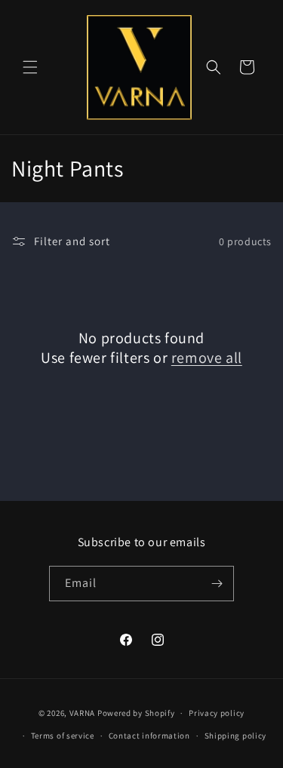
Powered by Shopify (136, 713)
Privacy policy (217, 713)
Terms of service (62, 735)
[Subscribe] (216, 583)
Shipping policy (236, 735)
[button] (30, 67)
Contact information (149, 735)
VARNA (82, 713)
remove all (206, 357)
